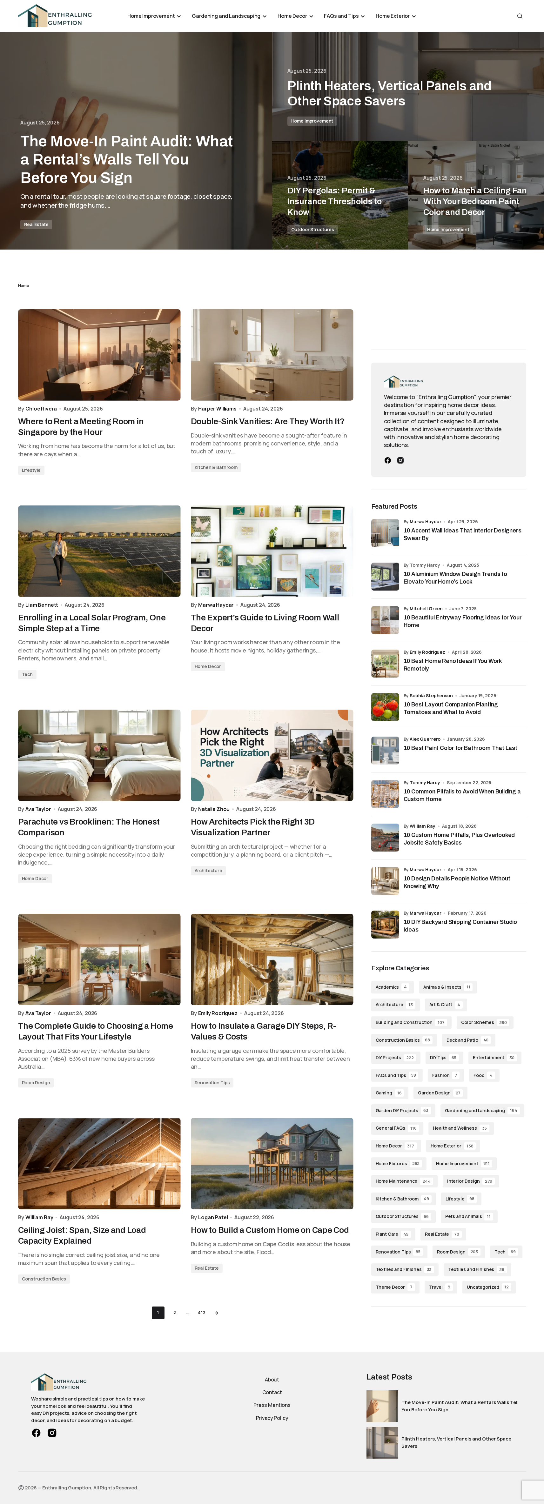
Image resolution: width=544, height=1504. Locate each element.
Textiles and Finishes (404, 1269)
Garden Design (439, 1093)
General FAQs (396, 1128)
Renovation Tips (212, 1083)
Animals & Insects (446, 987)
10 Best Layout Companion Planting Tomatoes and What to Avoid (451, 708)
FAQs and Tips (396, 1075)
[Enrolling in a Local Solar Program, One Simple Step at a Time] (99, 551)
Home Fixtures (398, 1163)
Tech (27, 674)
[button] (520, 16)
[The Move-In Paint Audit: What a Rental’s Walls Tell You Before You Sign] (136, 141)
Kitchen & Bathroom (216, 467)
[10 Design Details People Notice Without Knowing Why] (385, 881)
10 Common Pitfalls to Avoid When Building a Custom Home (462, 795)
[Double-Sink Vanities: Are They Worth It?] (272, 355)
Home (23, 285)
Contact (272, 1392)
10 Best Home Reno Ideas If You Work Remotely (453, 665)
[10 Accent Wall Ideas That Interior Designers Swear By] (385, 533)
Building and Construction (410, 1022)
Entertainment (493, 1057)
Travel (439, 1287)
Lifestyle (31, 470)
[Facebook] (387, 460)
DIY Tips (443, 1057)
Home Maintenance (403, 1181)
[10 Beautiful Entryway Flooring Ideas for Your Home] (385, 620)
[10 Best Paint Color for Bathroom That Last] (385, 751)
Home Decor (208, 666)
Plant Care (392, 1234)
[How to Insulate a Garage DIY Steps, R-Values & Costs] (272, 959)
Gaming (389, 1093)
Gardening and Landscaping (481, 1110)
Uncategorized (488, 1287)
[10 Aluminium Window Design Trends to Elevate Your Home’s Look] (385, 577)
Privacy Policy (272, 1417)
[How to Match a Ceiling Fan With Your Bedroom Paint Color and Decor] (476, 195)
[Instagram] (400, 460)
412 (202, 1312)
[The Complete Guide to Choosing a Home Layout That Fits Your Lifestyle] (99, 959)
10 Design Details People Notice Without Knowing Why (457, 882)
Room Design (36, 1083)
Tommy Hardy (425, 782)
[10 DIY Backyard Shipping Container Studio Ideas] (385, 925)
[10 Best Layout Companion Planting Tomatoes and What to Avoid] (385, 707)
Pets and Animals (468, 1216)
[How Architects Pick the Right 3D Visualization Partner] (272, 755)
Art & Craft (444, 1004)
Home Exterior (452, 1146)
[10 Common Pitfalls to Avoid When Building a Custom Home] (385, 794)
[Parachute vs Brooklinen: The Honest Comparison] (99, 755)
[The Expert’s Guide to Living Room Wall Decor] (272, 551)
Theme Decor (394, 1287)
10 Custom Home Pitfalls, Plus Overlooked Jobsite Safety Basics (459, 839)
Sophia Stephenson (431, 695)
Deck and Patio (468, 1040)
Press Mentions (272, 1404)
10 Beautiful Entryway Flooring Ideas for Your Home (463, 621)
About (272, 1379)
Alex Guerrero (425, 739)
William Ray (422, 826)
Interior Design (470, 1181)
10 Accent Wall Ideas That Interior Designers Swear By (462, 534)
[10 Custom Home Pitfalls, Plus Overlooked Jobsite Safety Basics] (385, 838)
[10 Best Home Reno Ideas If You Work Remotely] (385, 664)
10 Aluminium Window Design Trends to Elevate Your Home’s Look (455, 578)
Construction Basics (44, 1279)
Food (482, 1075)
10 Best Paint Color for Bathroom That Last (460, 748)
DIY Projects (395, 1057)
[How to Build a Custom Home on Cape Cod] (272, 1163)
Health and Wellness (460, 1128)
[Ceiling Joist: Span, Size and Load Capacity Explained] (99, 1163)
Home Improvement (312, 121)
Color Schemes (484, 1022)
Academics (391, 987)
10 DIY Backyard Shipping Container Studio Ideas (460, 925)
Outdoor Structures (312, 229)
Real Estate (36, 224)
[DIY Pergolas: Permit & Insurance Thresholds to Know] (340, 195)
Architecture (208, 870)
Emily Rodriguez (427, 652)
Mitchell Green (426, 608)
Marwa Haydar (425, 521)
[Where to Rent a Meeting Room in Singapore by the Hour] (99, 355)
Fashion (444, 1075)
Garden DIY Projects (402, 1110)
